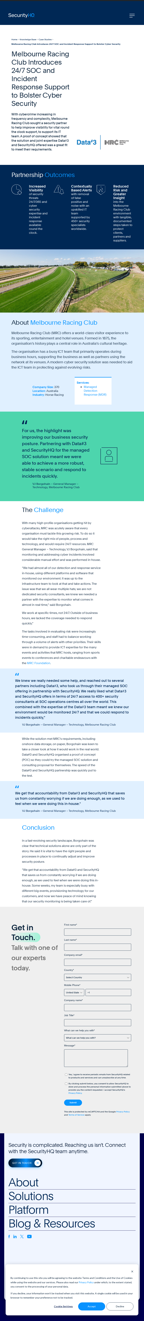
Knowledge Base (28, 39)
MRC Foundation (38, 663)
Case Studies (45, 39)
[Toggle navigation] (132, 15)
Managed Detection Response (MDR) (95, 390)
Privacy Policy (86, 1282)
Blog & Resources (51, 1223)
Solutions (30, 1196)
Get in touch (21, 1163)
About (23, 1182)
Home (14, 39)
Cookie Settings (63, 1306)
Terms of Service (76, 1115)
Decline (120, 1306)
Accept (92, 1306)
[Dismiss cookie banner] (132, 1271)
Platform (28, 1210)
